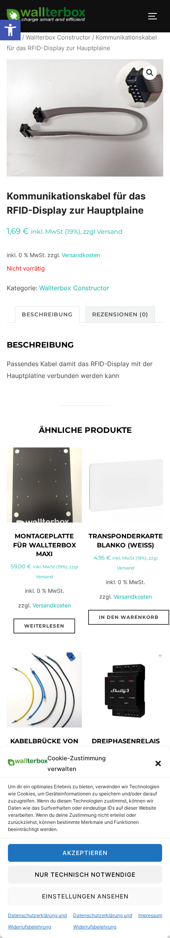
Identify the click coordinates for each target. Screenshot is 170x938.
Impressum (150, 915)
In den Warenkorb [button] (129, 617)
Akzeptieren (85, 853)
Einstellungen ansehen (85, 896)
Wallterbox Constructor (58, 37)
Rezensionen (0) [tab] (120, 314)
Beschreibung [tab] (47, 314)
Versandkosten (81, 255)
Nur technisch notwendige (85, 874)
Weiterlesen (44, 626)
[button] (10, 30)
